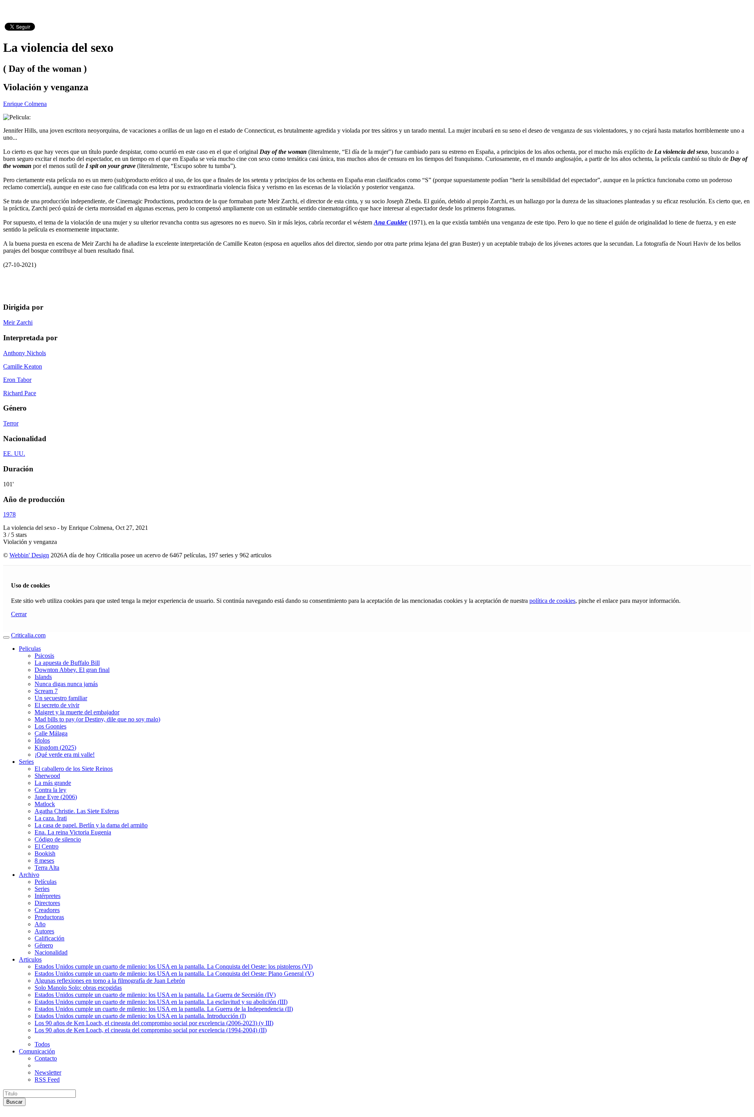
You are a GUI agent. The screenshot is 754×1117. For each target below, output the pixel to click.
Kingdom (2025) (55, 747)
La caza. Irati (51, 818)
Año (40, 924)
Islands (43, 676)
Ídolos (42, 740)
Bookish (45, 853)
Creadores (47, 910)
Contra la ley (50, 790)
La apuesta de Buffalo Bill (67, 662)
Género (44, 945)
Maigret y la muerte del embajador (77, 712)
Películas (46, 881)
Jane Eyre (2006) (56, 797)
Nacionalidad (51, 952)
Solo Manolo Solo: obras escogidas (78, 987)
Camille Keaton (22, 366)
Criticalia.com (28, 635)
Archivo (29, 874)
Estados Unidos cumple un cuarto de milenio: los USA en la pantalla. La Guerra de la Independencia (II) (164, 1009)
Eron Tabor (17, 379)
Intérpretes (47, 896)
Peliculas (30, 648)
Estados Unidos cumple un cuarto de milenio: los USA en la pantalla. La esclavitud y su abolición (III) (161, 1001)
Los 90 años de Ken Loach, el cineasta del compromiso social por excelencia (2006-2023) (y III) (154, 1023)
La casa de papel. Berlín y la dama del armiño (91, 825)
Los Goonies (50, 726)
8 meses (44, 860)
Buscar (14, 1102)
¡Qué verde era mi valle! (65, 754)
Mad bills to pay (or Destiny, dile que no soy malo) (97, 719)
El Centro (47, 846)
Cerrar (19, 614)
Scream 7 (46, 691)
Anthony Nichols (24, 353)
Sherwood (47, 775)
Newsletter (48, 1072)
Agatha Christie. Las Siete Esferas (77, 811)
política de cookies (552, 600)
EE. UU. (14, 453)
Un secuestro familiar (61, 698)
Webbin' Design (29, 555)
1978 (9, 514)
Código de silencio (58, 839)
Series (26, 761)
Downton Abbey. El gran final (72, 669)
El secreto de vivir (57, 705)
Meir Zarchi (18, 322)
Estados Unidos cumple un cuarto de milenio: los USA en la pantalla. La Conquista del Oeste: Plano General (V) (174, 973)
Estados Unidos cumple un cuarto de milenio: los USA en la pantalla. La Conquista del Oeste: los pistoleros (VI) (174, 966)
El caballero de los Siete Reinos (74, 768)
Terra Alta (47, 867)
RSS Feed (47, 1079)
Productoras (49, 917)
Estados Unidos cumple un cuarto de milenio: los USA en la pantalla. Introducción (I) (140, 1016)
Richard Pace (19, 393)
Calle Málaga (51, 733)
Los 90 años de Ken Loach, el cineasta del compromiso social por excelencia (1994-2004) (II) (151, 1030)
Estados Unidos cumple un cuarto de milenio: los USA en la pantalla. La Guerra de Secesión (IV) (155, 994)
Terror (10, 423)
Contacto (46, 1058)
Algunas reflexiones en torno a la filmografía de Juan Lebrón (110, 980)
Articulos (30, 959)
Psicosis (44, 655)
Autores (44, 931)
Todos (42, 1044)
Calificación (49, 938)
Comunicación (37, 1051)
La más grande (53, 782)
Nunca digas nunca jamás (66, 684)
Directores (47, 903)
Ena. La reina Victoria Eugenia (73, 832)
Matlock (45, 804)
